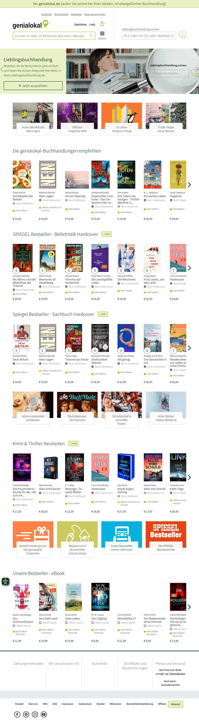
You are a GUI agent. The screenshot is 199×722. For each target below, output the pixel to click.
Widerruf (175, 711)
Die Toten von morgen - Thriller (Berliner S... (128, 199)
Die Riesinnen (127, 279)
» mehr (106, 234)
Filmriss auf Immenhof (72, 281)
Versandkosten (177, 673)
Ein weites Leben (155, 196)
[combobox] (50, 35)
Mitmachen (115, 711)
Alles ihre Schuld (154, 489)
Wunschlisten (61, 14)
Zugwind (175, 196)
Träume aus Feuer (77, 359)
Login (92, 24)
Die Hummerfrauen (23, 620)
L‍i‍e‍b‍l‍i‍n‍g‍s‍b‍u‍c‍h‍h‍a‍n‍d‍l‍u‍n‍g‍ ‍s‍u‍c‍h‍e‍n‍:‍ (141, 29)
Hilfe (45, 711)
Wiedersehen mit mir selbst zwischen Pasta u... (181, 362)
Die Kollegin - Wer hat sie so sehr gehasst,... (181, 621)
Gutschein (46, 14)
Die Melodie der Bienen (23, 197)
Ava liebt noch (48, 618)
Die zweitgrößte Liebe (101, 281)
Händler (101, 711)
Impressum (68, 711)
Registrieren (80, 24)
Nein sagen (46, 196)
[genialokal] (30, 24)
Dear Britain (20, 359)
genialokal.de (49, 3)
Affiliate (162, 711)
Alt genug (124, 359)
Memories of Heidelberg (47, 281)
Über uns (33, 711)
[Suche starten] (91, 35)
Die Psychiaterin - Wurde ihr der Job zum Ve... (24, 492)
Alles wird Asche (49, 489)
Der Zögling (98, 618)
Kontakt (19, 711)
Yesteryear (177, 279)
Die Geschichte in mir (155, 361)
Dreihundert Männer (99, 361)
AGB (55, 711)
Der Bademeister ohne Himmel (155, 620)
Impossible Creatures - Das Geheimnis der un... (102, 199)
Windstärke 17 (127, 618)
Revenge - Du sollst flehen (73, 490)
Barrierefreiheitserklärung (139, 711)
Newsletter (76, 14)
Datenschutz (85, 711)
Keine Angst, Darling (126, 490)
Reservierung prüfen (94, 14)
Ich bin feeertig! (75, 196)
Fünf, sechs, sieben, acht (154, 281)
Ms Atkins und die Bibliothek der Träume (24, 282)
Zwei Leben (72, 618)
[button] (102, 36)
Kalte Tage (176, 489)
